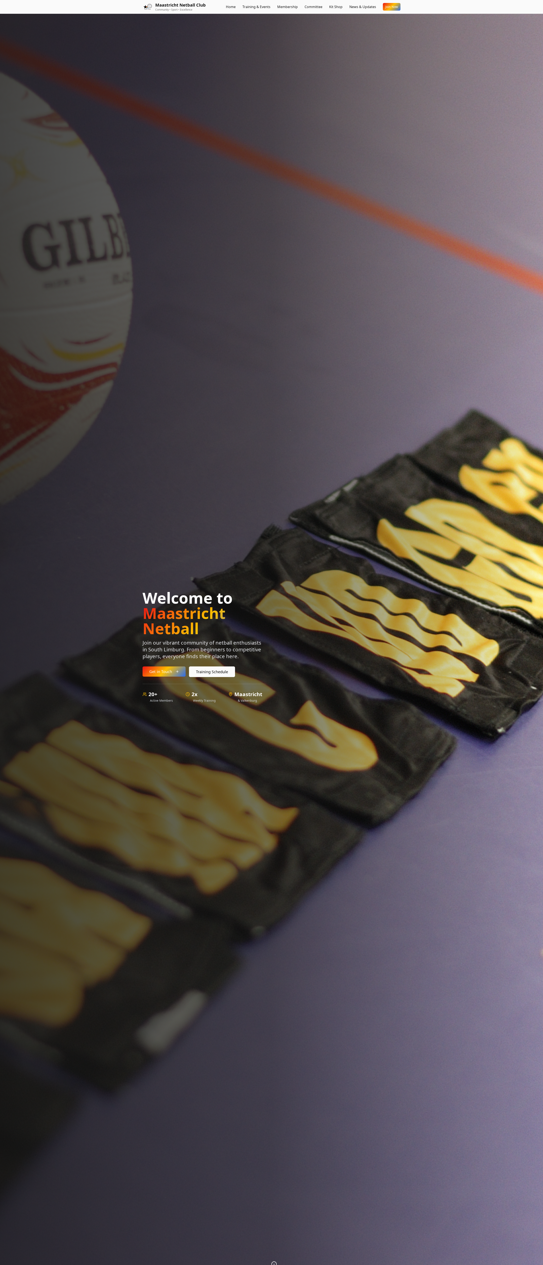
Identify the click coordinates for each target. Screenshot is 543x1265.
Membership (287, 6)
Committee (313, 6)
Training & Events (256, 6)
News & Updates (362, 6)
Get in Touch (160, 671)
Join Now (391, 7)
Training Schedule (212, 671)
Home (231, 6)
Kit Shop (336, 6)
